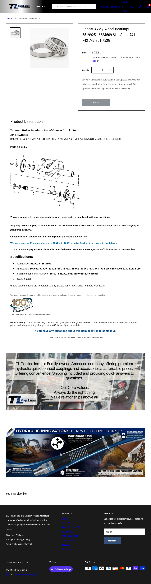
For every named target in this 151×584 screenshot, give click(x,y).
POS (8, 574)
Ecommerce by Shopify (26, 574)
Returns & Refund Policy (72, 527)
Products (105, 6)
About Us (66, 523)
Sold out (96, 102)
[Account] (140, 6)
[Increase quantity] (110, 70)
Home (8, 18)
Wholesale (115, 6)
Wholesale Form (90, 93)
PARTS (39, 6)
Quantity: (86, 70)
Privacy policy (67, 531)
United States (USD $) (15, 562)
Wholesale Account (70, 536)
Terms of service (69, 540)
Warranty (66, 544)
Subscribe (112, 541)
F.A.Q (131, 6)
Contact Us (66, 549)
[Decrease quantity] (95, 70)
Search (65, 518)
